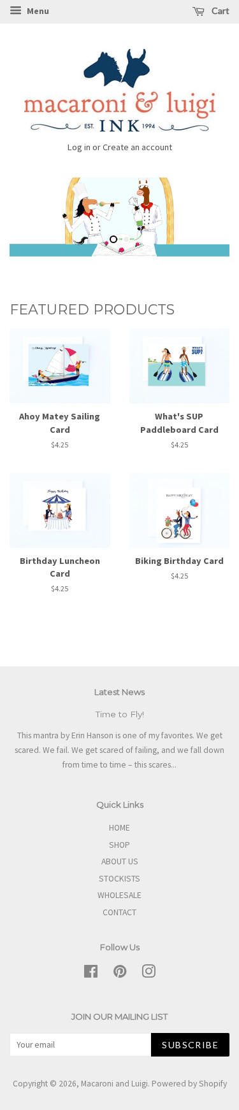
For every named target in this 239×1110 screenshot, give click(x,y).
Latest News (119, 692)
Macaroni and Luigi (114, 1083)
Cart (219, 10)
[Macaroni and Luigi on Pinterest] (120, 974)
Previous (36, 217)
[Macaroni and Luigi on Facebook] (90, 974)
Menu (37, 11)
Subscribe (190, 1044)
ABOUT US (119, 861)
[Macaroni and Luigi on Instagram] (148, 974)
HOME (119, 827)
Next (202, 217)
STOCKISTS (119, 878)
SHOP (119, 845)
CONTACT (119, 912)
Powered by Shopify (189, 1083)
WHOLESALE (119, 895)
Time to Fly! (120, 714)
